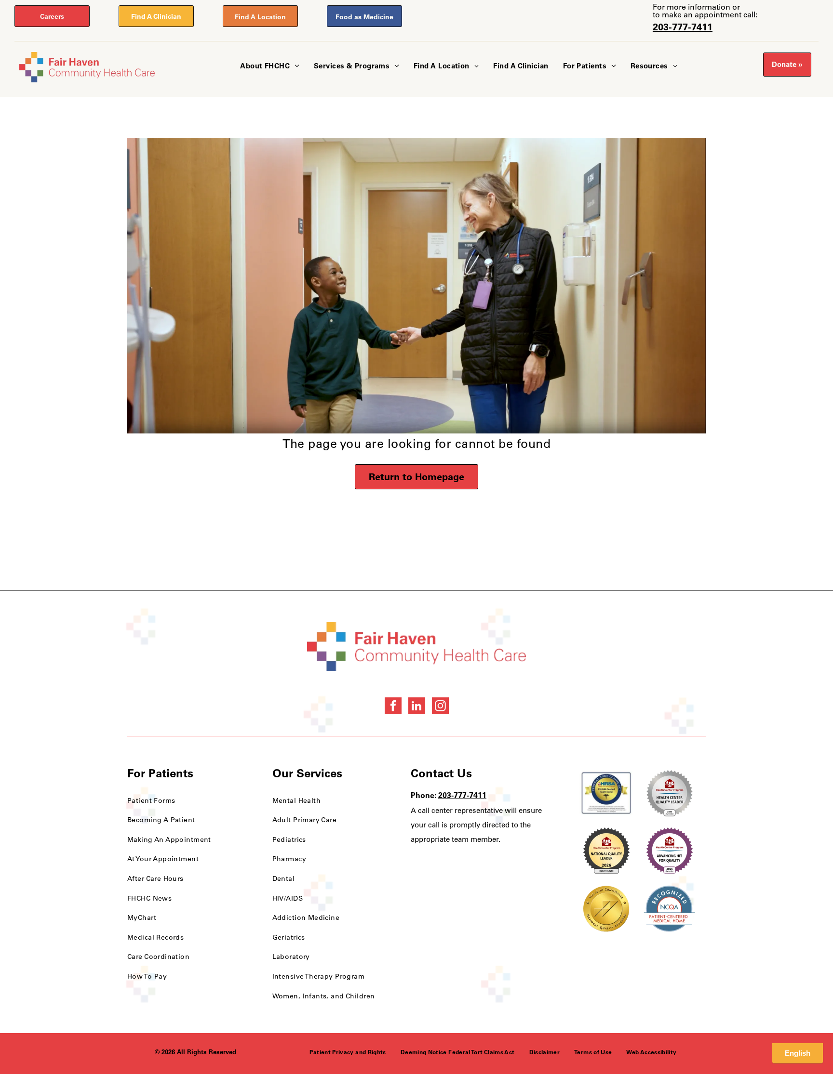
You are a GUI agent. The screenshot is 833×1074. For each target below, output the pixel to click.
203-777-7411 (682, 27)
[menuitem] (270, 66)
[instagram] (440, 707)
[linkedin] (416, 707)
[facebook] (393, 707)
